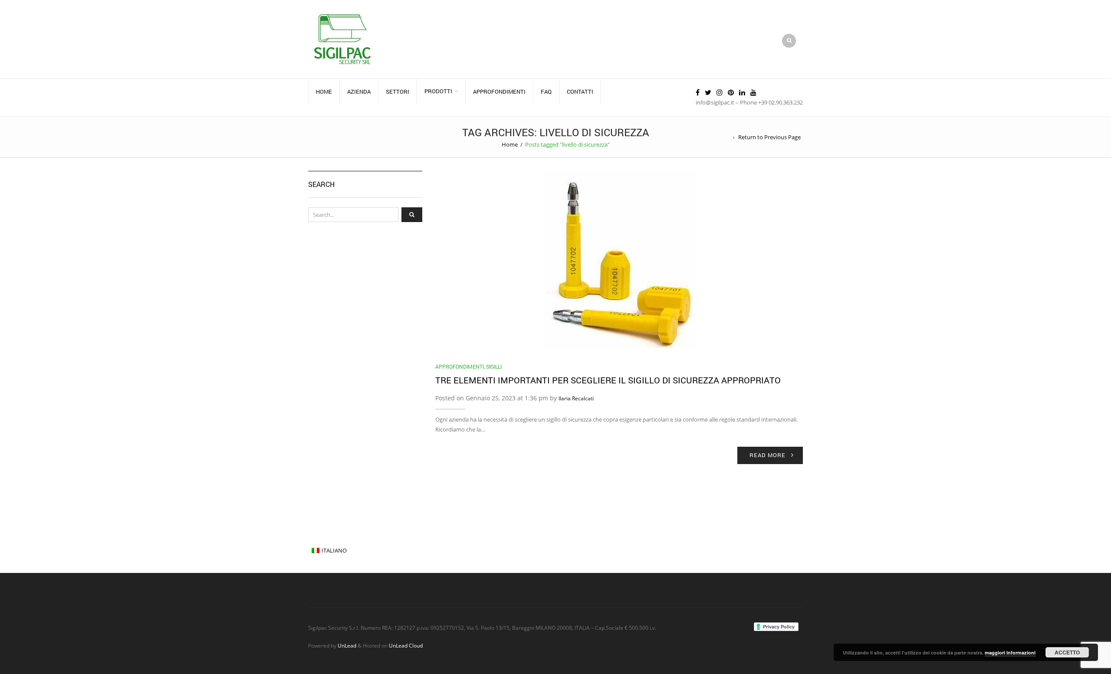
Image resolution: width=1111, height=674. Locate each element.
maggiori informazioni (1010, 652)
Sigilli (494, 366)
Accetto (1067, 652)
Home (324, 91)
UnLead (347, 645)
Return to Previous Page (769, 137)
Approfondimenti (459, 366)
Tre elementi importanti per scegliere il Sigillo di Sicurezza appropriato (608, 380)
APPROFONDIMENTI (499, 91)
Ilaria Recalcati (576, 398)
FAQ (546, 91)
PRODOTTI (438, 91)
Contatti (580, 91)
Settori (397, 91)
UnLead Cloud (406, 645)
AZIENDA (359, 91)
